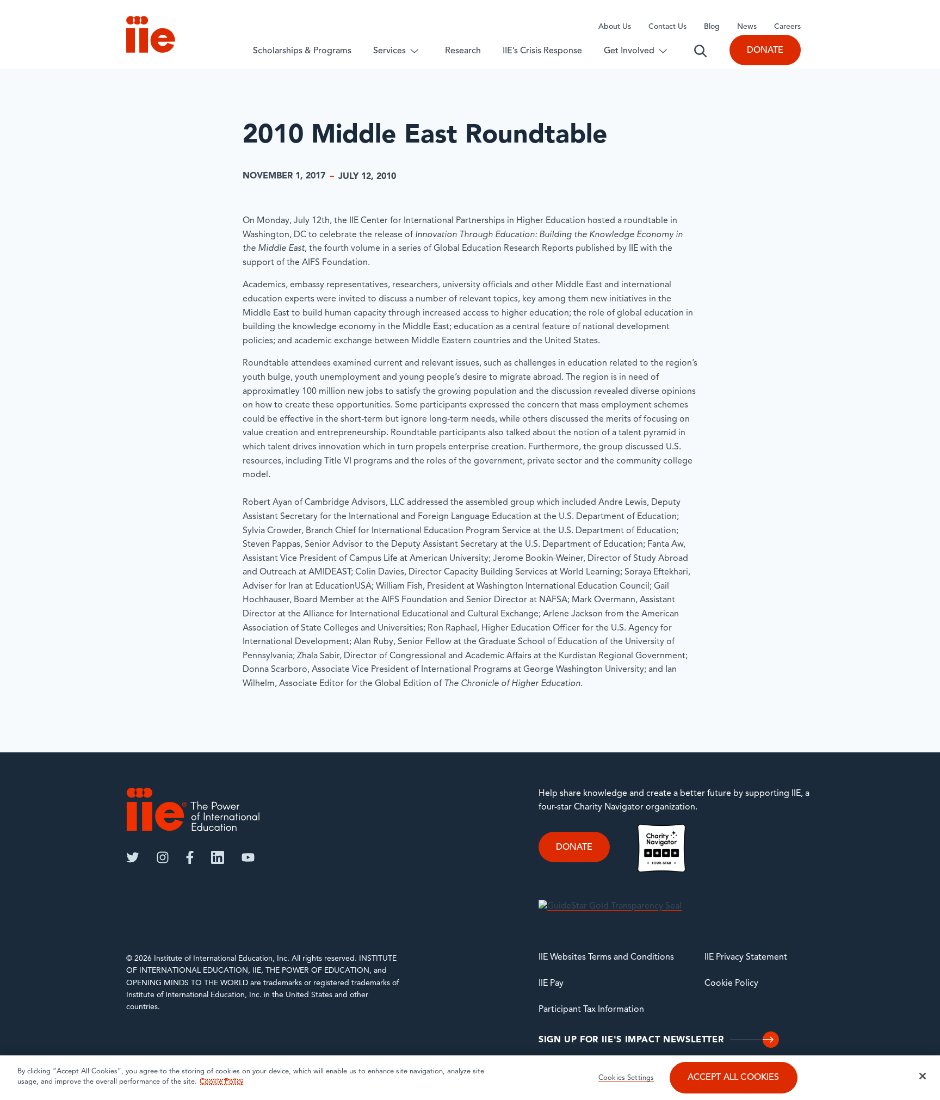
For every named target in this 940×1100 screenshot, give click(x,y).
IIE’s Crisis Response (542, 51)
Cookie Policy (731, 983)
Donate (765, 50)
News (747, 27)
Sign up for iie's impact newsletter (631, 1040)
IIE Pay (551, 983)
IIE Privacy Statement (745, 957)
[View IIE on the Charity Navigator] (661, 848)
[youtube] (248, 857)
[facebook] (190, 857)
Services (389, 51)
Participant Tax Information (591, 1009)
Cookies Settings (626, 1078)
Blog (712, 27)
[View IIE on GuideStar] (610, 906)
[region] (470, 1077)
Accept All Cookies (734, 1078)
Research (463, 51)
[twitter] (132, 857)
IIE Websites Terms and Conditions (606, 957)
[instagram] (163, 857)
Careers (787, 27)
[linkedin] (217, 857)
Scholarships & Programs (302, 51)
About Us (614, 27)
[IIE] (193, 809)
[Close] (923, 1076)
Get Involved (629, 51)
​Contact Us (667, 27)
